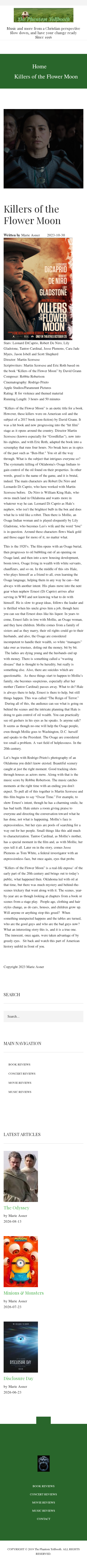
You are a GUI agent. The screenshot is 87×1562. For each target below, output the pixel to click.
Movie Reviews (19, 1082)
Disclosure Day (18, 1378)
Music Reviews (19, 1092)
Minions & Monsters (24, 1293)
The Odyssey (16, 1208)
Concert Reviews (22, 1073)
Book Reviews (19, 1064)
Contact (43, 1519)
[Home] (43, 15)
